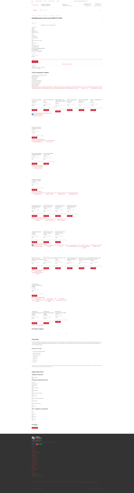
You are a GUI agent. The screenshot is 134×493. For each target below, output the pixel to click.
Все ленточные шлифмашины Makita (38, 48)
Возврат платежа (35, 456)
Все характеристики (35, 45)
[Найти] (99, 10)
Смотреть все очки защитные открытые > (39, 243)
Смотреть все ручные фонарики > (38, 324)
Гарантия (33, 454)
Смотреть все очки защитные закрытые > (39, 217)
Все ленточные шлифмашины (37, 50)
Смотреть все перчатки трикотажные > (39, 269)
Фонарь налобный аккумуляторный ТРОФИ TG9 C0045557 (37, 285)
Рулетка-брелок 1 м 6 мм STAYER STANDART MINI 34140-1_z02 (60, 101)
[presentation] (32, 99)
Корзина (33, 473)
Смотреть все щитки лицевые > (37, 165)
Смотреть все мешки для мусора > (38, 139)
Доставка (33, 449)
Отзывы (33, 466)
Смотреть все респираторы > (37, 191)
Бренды (33, 470)
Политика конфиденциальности (37, 475)
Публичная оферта (35, 476)
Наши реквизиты (35, 462)
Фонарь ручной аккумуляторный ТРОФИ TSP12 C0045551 (37, 313)
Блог (32, 471)
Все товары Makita (35, 49)
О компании (34, 461)
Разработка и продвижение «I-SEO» (95, 488)
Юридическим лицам (35, 451)
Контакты (33, 446)
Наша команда (34, 464)
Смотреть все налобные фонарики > (38, 297)
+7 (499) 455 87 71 (98, 4)
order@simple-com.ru (87, 4)
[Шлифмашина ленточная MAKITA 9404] (48, 25)
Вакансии (33, 465)
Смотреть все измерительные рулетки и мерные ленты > (42, 113)
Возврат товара (34, 455)
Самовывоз (34, 450)
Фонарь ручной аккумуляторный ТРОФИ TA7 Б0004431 (48, 313)
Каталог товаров (35, 469)
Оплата (33, 447)
